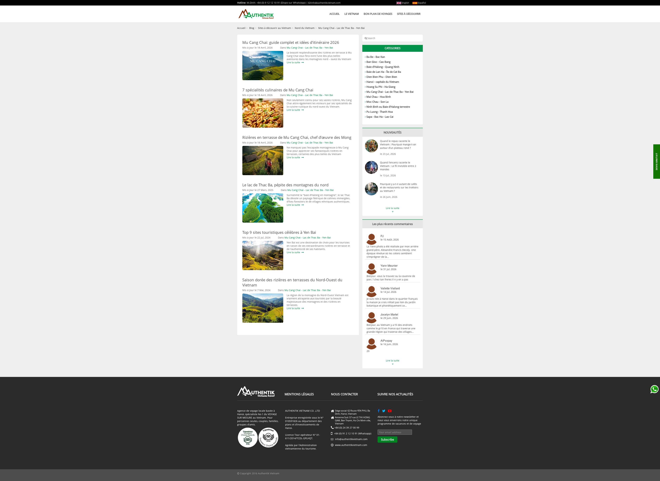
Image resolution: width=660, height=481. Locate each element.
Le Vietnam (351, 13)
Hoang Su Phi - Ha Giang (380, 86)
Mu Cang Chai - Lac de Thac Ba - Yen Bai (341, 28)
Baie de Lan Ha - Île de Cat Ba (383, 71)
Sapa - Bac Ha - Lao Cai (379, 116)
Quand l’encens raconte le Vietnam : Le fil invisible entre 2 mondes (398, 166)
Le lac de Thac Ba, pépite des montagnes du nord (285, 184)
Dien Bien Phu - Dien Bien (381, 76)
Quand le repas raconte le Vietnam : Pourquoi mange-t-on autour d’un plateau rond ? (398, 144)
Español (421, 2)
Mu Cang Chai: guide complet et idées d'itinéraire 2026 (290, 42)
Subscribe (387, 439)
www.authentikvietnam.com (351, 445)
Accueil (334, 13)
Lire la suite (294, 62)
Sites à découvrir (408, 13)
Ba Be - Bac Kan (375, 56)
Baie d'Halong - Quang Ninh (382, 66)
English (405, 2)
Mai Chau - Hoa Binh (378, 96)
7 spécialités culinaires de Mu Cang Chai (277, 89)
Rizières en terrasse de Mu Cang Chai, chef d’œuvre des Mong (296, 137)
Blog (251, 28)
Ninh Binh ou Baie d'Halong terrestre (388, 106)
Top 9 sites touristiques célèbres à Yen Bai (279, 232)
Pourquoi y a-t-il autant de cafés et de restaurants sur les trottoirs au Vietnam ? (399, 187)
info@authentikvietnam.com (325, 2)
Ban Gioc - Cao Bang (378, 61)
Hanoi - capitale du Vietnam (382, 81)
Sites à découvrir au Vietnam (274, 28)
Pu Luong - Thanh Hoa (379, 111)
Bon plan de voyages (378, 13)
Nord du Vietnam (305, 28)
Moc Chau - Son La (377, 101)
